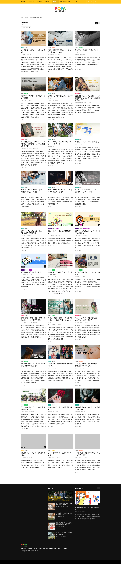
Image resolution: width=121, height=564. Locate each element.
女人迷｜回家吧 (52, 324)
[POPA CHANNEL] (60, 9)
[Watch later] (95, 2)
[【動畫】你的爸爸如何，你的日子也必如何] (33, 441)
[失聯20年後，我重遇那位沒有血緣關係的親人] (60, 352)
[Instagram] (91, 2)
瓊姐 (53, 499)
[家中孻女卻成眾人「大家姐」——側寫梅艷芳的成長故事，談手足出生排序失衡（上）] (33, 130)
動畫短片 (22, 450)
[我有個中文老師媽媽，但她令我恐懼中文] (60, 84)
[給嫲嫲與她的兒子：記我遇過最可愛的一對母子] (60, 396)
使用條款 (36, 548)
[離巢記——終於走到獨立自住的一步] (87, 130)
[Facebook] (84, 2)
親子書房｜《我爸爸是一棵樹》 (31, 272)
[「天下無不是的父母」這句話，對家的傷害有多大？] (33, 396)
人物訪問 (22, 47)
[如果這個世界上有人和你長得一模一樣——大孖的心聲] (60, 130)
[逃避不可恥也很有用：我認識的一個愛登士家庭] (33, 84)
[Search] (98, 2)
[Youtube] (88, 2)
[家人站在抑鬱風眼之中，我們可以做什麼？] (87, 261)
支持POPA (64, 548)
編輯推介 (53, 450)
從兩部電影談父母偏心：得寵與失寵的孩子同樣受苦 (65, 497)
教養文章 (39, 1)
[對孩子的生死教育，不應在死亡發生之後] (87, 38)
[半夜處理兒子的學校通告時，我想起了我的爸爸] (60, 261)
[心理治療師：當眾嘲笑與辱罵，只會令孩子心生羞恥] (87, 441)
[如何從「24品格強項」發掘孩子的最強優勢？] (51, 535)
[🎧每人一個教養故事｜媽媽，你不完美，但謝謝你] (87, 219)
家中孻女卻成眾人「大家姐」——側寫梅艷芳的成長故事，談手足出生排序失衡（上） (33, 144)
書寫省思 (80, 47)
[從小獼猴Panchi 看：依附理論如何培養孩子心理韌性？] (51, 506)
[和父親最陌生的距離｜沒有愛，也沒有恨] (33, 38)
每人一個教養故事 (86, 228)
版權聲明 (51, 548)
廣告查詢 (29, 548)
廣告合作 (74, 1)
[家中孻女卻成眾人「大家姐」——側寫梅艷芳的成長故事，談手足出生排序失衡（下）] (87, 84)
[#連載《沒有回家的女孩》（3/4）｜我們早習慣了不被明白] (60, 178)
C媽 (49, 276)
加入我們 (57, 548)
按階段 (54, 1)
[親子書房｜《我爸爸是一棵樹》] (33, 261)
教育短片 (31, 1)
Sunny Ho (59, 536)
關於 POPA (23, 1)
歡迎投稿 (23, 54)
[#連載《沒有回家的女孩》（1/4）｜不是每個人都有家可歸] (33, 219)
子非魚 (77, 276)
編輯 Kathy (24, 100)
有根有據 (47, 1)
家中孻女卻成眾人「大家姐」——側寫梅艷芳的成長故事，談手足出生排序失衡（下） (87, 98)
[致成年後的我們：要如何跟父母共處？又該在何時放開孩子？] (87, 306)
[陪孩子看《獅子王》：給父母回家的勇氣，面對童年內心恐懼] (33, 352)
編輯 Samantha (60, 506)
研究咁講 (53, 47)
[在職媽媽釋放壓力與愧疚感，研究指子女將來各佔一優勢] (60, 38)
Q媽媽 (77, 54)
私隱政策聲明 (44, 548)
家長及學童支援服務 (65, 1)
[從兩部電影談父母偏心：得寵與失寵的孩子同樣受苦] (60, 496)
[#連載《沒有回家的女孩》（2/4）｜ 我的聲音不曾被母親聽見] (87, 178)
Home (22, 17)
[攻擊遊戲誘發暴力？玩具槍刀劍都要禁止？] (87, 498)
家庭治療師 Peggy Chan (81, 102)
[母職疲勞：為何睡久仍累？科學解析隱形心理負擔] (51, 516)
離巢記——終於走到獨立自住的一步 (87, 142)
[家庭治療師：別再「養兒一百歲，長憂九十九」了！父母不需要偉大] (33, 306)
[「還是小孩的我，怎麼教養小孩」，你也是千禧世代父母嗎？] (87, 352)
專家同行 (77, 93)
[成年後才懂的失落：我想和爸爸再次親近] (60, 441)
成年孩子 (26, 47)
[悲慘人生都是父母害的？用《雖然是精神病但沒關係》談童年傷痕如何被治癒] (60, 306)
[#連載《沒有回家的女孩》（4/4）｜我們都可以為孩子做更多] (33, 178)
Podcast (49, 228)
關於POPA (23, 548)
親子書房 (57, 228)
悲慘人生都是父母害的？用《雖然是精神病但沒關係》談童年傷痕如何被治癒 (60, 320)
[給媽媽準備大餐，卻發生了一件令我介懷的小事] (87, 396)
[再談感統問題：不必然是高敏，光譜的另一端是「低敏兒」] (51, 526)
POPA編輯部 (51, 54)
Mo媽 (58, 526)
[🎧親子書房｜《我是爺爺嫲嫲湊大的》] (60, 219)
